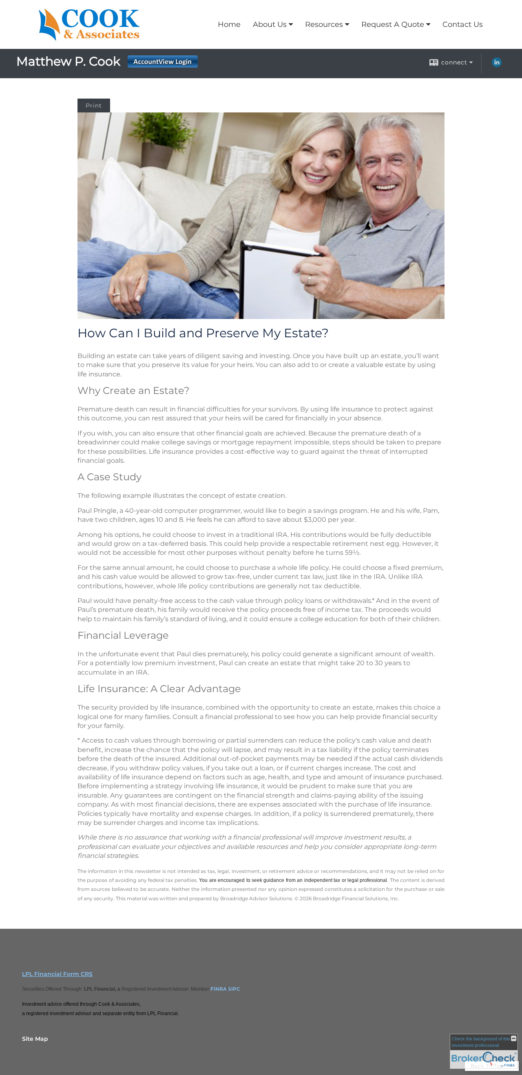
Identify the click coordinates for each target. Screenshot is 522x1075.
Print (94, 105)
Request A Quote (392, 24)
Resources (324, 24)
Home (229, 24)
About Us (270, 24)
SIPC (234, 989)
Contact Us (462, 24)
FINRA (218, 989)
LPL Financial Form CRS (57, 974)
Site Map (35, 1038)
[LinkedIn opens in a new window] (497, 65)
